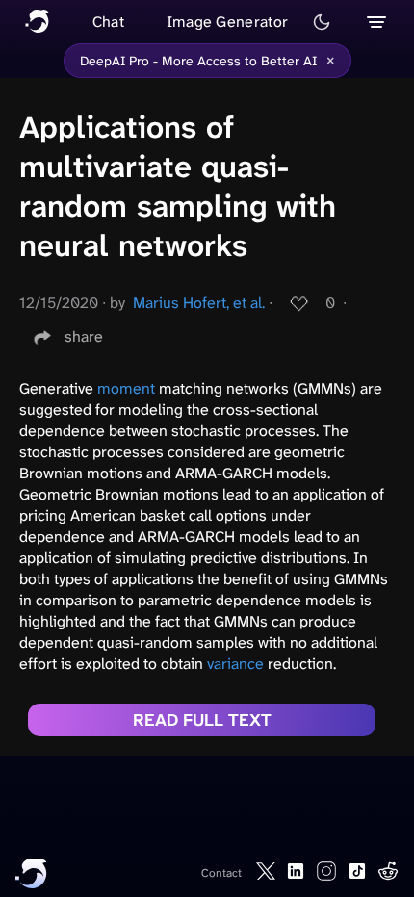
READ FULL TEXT (202, 719)
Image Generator (228, 22)
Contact (221, 873)
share (84, 336)
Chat (108, 22)
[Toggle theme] (321, 22)
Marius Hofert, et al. (199, 303)
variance (235, 664)
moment (126, 388)
